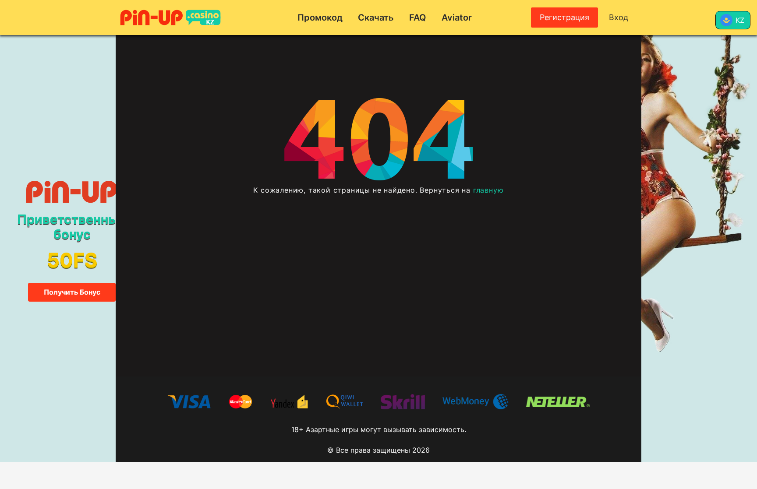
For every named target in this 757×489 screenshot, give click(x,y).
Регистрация (564, 17)
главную (488, 190)
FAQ (417, 17)
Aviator (457, 17)
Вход (618, 17)
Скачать (376, 17)
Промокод (320, 17)
